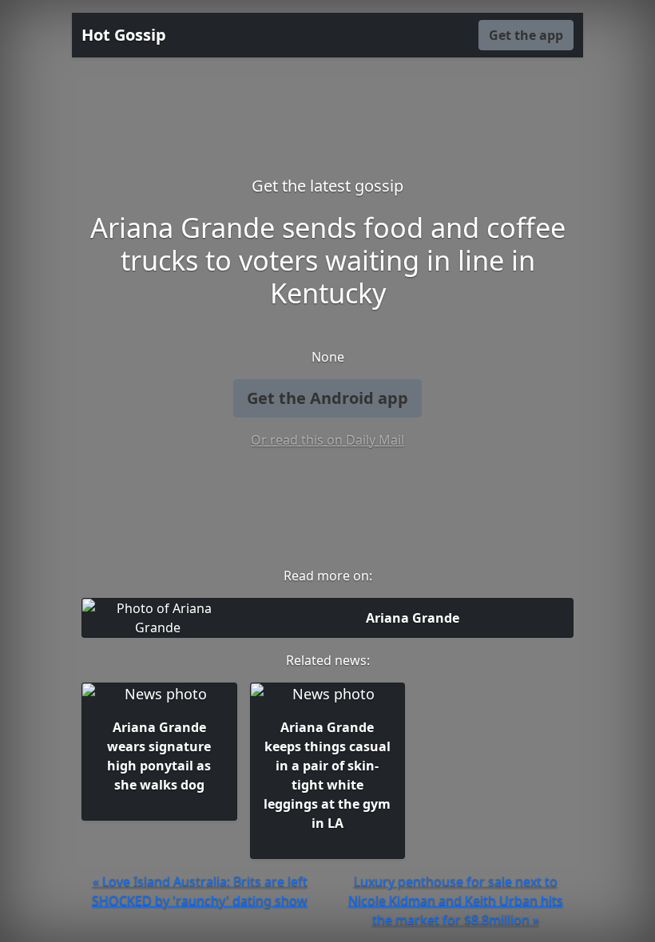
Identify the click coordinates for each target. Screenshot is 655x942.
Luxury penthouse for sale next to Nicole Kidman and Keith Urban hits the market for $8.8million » (455, 900)
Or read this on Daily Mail (327, 440)
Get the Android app (327, 398)
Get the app (526, 35)
